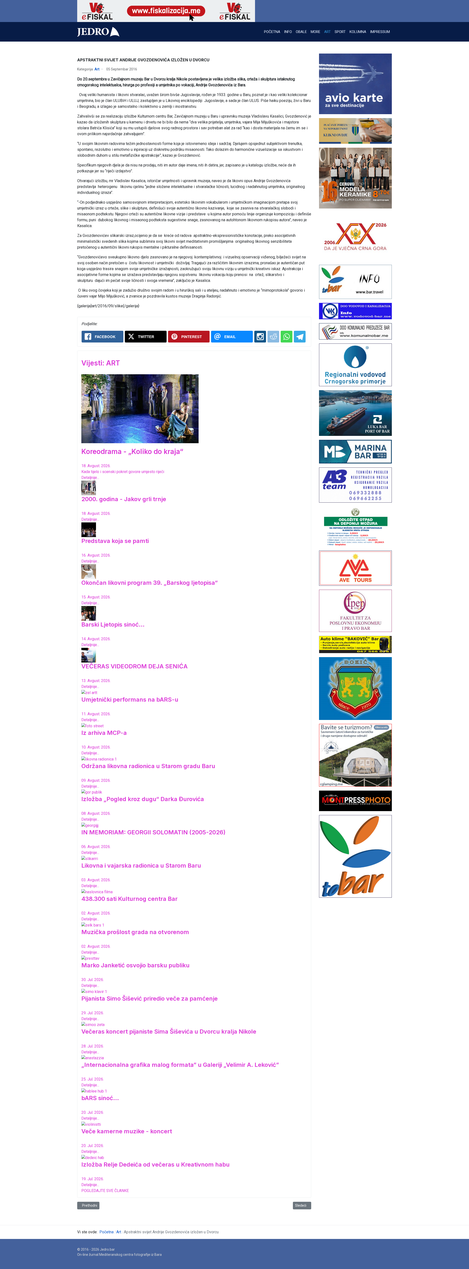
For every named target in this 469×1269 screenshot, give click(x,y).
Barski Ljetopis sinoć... (113, 624)
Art (97, 69)
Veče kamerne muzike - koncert (126, 1131)
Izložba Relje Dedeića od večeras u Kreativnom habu (155, 1164)
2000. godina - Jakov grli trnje (123, 499)
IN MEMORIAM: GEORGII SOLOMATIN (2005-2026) (153, 832)
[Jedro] (98, 32)
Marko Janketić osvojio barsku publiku (135, 965)
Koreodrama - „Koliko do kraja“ (132, 451)
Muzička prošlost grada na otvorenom (135, 932)
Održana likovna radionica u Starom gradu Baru (148, 766)
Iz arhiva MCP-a (104, 732)
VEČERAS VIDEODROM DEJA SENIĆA (134, 666)
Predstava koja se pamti (115, 540)
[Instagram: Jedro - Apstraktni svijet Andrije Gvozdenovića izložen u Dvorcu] (260, 336)
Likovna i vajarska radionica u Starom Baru (141, 865)
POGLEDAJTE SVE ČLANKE (105, 1190)
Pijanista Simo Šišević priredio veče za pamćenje (149, 998)
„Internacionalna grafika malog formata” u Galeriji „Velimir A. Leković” (180, 1064)
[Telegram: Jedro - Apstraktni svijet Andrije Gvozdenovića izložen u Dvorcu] (300, 336)
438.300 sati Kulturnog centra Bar (129, 898)
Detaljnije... (90, 477)
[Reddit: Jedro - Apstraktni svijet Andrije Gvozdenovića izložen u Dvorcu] (273, 336)
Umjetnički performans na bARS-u (129, 699)
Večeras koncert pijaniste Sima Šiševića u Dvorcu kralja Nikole (168, 1031)
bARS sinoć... (100, 1098)
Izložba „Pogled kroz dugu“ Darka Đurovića (142, 799)
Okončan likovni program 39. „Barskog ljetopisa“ (149, 582)
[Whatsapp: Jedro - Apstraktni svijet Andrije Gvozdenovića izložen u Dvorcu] (286, 336)
